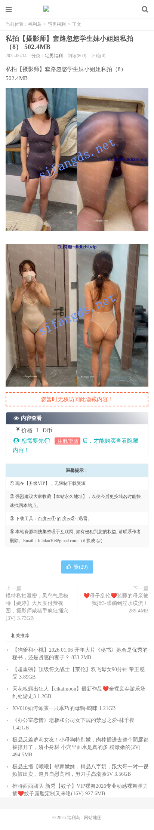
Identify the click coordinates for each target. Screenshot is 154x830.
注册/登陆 (67, 441)
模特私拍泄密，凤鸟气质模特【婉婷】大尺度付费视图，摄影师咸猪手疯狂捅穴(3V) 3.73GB (37, 607)
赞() (81, 567)
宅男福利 (57, 24)
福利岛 (77, 9)
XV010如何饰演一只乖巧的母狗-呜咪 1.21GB (64, 708)
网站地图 (93, 817)
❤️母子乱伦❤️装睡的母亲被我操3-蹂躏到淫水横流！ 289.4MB (115, 603)
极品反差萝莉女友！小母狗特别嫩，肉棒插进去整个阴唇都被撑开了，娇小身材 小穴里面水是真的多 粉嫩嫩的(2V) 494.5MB (80, 747)
